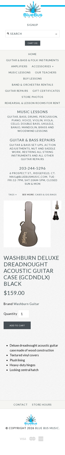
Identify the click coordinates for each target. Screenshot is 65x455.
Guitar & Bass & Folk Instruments (32, 60)
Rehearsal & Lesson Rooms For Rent (32, 102)
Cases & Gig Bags (46, 194)
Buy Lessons (32, 78)
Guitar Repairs (16, 90)
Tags (12, 194)
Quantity (10, 314)
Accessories (43, 66)
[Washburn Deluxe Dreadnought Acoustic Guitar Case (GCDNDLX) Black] (27, 203)
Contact (21, 404)
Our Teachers (46, 72)
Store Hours (42, 404)
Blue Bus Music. (47, 428)
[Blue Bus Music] (32, 17)
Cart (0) (33, 43)
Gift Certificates (46, 90)
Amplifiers (19, 66)
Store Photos (32, 96)
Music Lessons (20, 72)
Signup (32, 24)
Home (32, 54)
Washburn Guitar (26, 304)
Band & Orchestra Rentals (32, 84)
